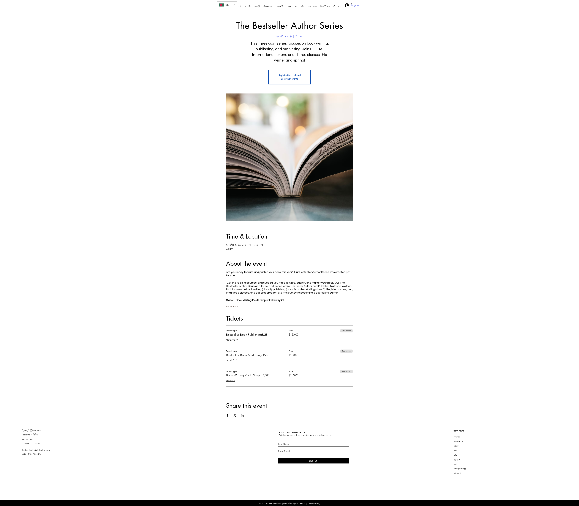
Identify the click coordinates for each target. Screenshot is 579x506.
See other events (289, 78)
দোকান (456, 446)
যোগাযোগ (457, 473)
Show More (232, 306)
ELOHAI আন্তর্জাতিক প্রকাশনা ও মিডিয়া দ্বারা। (282, 503)
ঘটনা (455, 455)
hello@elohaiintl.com (40, 450)
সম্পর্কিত (457, 437)
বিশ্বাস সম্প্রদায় (460, 468)
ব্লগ (455, 464)
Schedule (458, 441)
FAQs (302, 503)
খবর (455, 450)
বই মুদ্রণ (457, 459)
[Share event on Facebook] (227, 415)
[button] (280, 5)
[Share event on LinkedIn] (242, 415)
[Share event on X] (234, 415)
